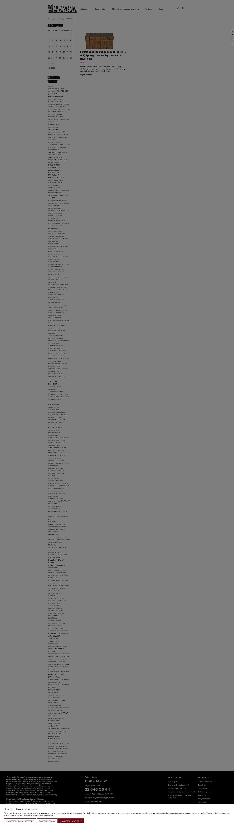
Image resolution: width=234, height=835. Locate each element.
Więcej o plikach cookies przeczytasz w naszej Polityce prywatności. (28, 815)
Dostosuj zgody (47, 821)
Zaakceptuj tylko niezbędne (20, 821)
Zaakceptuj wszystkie (71, 821)
